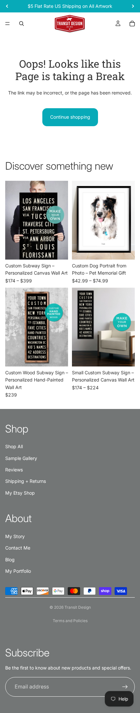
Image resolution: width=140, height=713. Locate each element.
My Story (15, 536)
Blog (10, 559)
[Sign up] (125, 687)
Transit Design (77, 607)
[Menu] (7, 23)
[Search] (21, 23)
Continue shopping (70, 117)
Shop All (14, 446)
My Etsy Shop (20, 493)
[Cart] (132, 23)
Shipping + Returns (25, 481)
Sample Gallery (21, 458)
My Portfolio (18, 571)
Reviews (14, 469)
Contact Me (17, 548)
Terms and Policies (70, 620)
